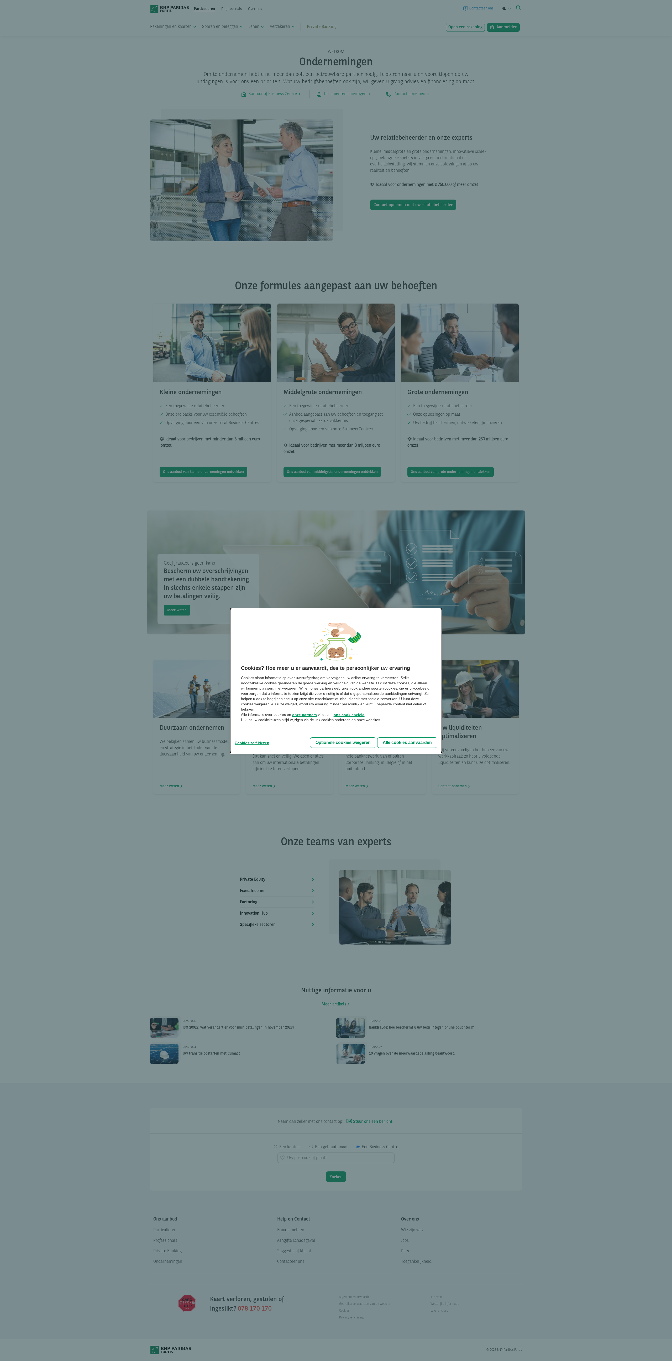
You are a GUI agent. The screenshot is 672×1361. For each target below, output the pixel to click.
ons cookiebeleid (349, 715)
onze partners (304, 715)
